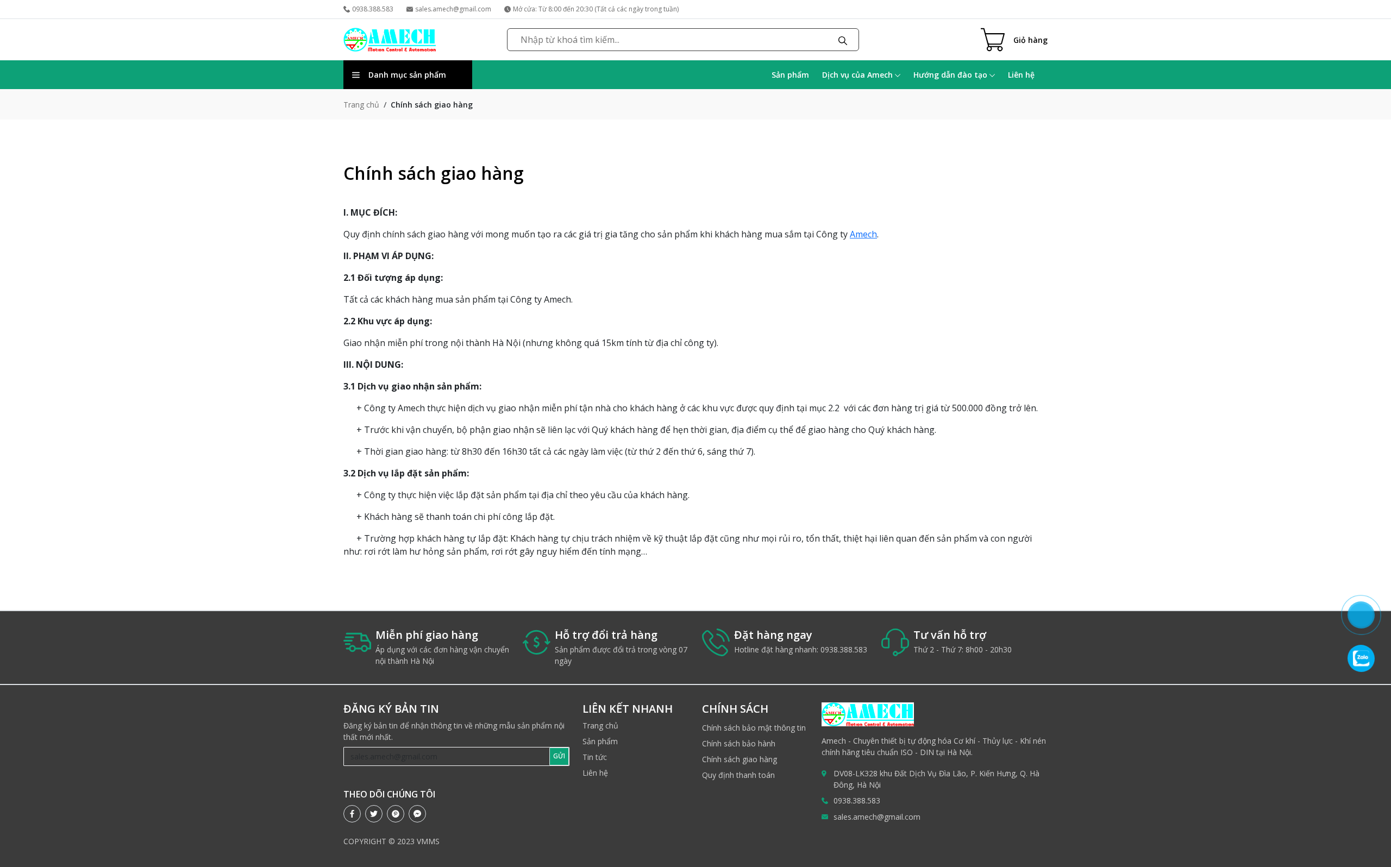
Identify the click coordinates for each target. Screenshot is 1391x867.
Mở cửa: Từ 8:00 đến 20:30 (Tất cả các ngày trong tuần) (596, 9)
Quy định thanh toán (738, 775)
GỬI (559, 756)
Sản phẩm (790, 75)
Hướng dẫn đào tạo (951, 75)
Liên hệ (1021, 75)
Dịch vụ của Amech (858, 75)
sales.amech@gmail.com (453, 9)
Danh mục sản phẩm (407, 75)
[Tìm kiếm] (842, 40)
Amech (863, 234)
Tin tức (594, 757)
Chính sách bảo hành (738, 743)
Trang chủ (361, 104)
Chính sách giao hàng (739, 759)
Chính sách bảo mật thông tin (754, 727)
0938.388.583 (372, 9)
